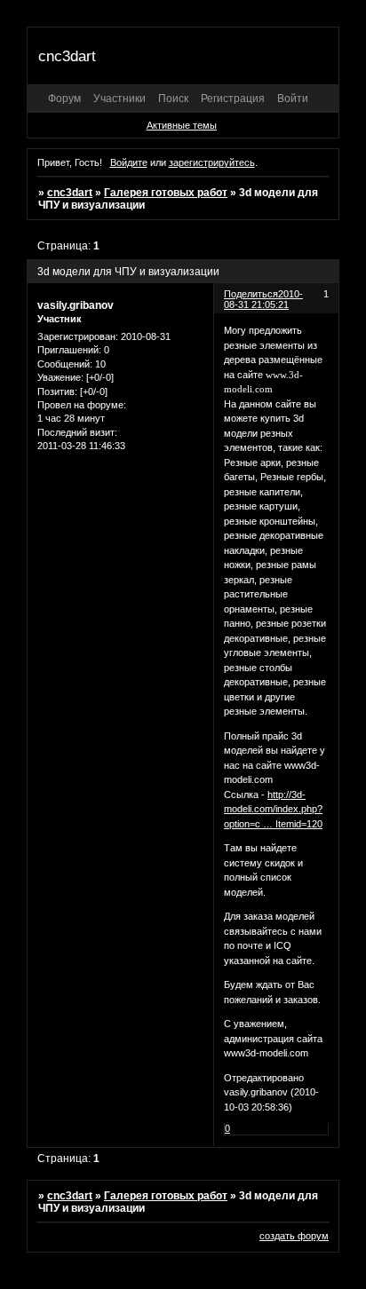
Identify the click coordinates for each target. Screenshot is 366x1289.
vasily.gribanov (75, 305)
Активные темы (182, 125)
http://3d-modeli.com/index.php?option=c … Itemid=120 (273, 809)
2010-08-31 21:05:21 (263, 299)
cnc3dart (69, 192)
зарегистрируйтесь (212, 162)
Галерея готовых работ (165, 192)
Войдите (128, 162)
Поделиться (251, 294)
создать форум (294, 1235)
